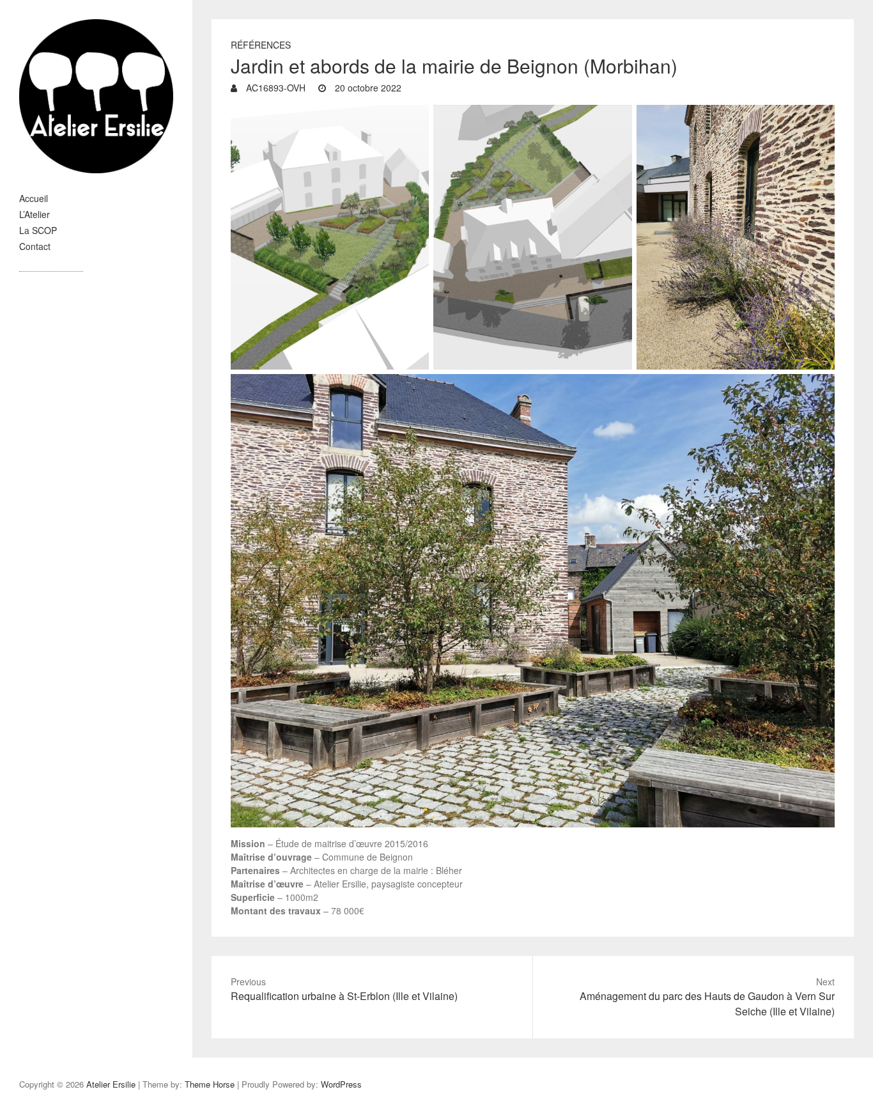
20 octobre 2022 (366, 87)
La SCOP (38, 230)
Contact (34, 246)
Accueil (33, 198)
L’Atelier (34, 214)
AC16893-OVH (274, 87)
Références (261, 44)
